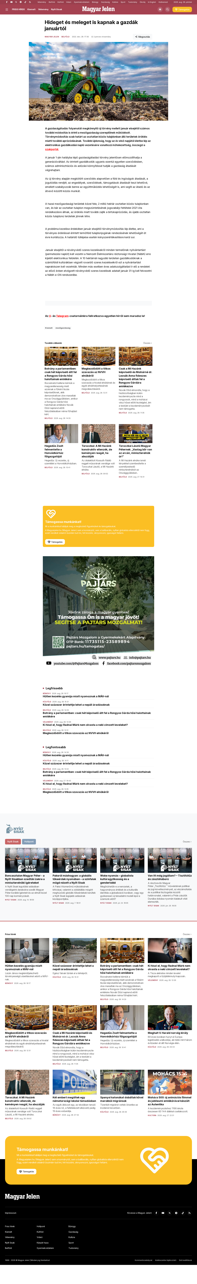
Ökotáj (142, 2)
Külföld (61, 2)
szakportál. (52, 149)
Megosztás (144, 36)
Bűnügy (95, 2)
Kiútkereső (163, 2)
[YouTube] (11, 2)
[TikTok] (25, 2)
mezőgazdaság (63, 328)
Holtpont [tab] (29, 841)
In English (152, 2)
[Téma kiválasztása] (160, 9)
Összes (146, 343)
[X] (16, 2)
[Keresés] (167, 9)
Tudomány (132, 2)
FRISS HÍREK (18, 9)
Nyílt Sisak (56, 9)
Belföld (52, 2)
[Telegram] (20, 2)
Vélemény (41, 2)
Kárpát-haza (42, 1242)
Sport (123, 2)
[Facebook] (7, 2)
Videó (68, 2)
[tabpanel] (98, 880)
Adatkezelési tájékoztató (165, 1260)
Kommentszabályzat (143, 1260)
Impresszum (10, 1213)
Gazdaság (105, 2)
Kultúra (115, 2)
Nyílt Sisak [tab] (13, 841)
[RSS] (30, 2)
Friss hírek (10, 1226)
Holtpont (41, 1226)
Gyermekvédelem (81, 2)
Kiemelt (31, 9)
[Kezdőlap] (98, 9)
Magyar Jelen (52, 37)
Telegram (62, 315)
